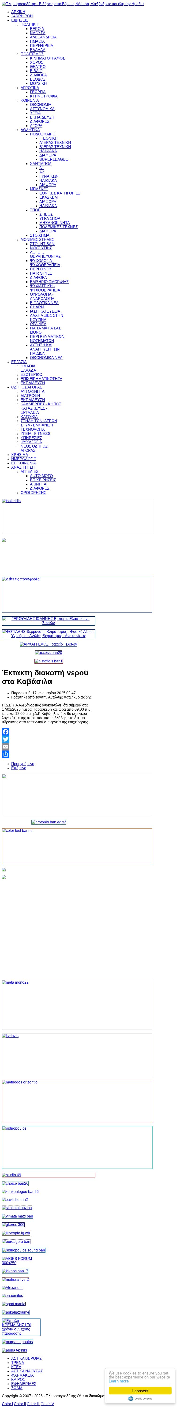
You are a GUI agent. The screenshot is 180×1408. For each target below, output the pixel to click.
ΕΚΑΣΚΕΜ (48, 197)
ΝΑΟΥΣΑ (37, 33)
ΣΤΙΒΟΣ (46, 214)
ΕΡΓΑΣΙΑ (19, 362)
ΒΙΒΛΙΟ (36, 71)
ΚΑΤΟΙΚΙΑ (29, 417)
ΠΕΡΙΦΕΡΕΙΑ (41, 46)
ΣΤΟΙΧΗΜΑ (39, 235)
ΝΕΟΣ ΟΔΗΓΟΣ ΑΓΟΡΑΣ (34, 448)
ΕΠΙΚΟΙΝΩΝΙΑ (23, 463)
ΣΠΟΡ (35, 210)
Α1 (41, 168)
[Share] (48, 754)
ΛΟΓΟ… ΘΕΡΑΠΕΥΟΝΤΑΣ (45, 254)
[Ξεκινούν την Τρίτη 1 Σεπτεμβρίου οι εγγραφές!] (20, 1192)
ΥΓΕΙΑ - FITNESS (35, 434)
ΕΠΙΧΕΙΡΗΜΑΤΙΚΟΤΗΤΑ (41, 379)
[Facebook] (48, 732)
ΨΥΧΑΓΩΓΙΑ (31, 442)
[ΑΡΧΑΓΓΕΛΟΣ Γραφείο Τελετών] (48, 644)
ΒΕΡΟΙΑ (37, 29)
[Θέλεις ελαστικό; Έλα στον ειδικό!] (48, 516)
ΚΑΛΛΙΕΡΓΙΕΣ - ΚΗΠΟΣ (41, 404)
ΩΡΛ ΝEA (38, 324)
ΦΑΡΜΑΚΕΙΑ (22, 1375)
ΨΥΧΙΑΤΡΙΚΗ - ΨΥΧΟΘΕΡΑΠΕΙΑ (45, 288)
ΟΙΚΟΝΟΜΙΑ (40, 105)
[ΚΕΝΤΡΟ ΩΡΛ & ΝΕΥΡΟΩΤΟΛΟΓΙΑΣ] (15, 1200)
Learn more (119, 1381)
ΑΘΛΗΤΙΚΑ (30, 130)
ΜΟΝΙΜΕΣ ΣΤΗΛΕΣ (37, 240)
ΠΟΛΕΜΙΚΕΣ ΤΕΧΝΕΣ (58, 227)
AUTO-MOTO (41, 476)
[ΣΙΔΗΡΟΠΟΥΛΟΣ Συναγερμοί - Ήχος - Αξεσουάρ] (23, 1250)
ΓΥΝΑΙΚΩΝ (49, 176)
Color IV (47, 1404)
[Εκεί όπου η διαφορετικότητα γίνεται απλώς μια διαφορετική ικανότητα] (16, 1312)
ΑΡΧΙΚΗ (18, 12)
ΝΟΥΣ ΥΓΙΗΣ (41, 248)
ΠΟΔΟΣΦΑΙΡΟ (42, 134)
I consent (140, 1390)
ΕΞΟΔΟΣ (37, 79)
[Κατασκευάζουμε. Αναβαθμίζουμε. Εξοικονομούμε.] (48, 661)
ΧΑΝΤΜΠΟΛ (41, 164)
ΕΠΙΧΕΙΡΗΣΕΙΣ (43, 480)
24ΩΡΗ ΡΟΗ (22, 16)
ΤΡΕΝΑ (17, 1363)
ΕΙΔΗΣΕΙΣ (19, 20)
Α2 (41, 172)
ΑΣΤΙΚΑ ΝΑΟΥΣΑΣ (27, 1371)
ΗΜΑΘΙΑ (37, 41)
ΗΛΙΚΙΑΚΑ (48, 151)
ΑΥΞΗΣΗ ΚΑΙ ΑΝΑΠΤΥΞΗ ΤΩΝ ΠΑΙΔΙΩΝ (45, 349)
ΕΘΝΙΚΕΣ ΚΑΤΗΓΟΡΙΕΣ (59, 193)
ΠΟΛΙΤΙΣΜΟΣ (32, 54)
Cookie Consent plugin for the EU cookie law (140, 1398)
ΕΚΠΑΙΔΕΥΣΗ (42, 117)
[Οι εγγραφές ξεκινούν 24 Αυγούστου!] (15, 1183)
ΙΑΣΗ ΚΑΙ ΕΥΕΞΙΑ (45, 311)
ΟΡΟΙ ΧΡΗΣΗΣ (33, 493)
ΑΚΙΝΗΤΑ (38, 484)
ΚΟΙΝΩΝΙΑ (30, 100)
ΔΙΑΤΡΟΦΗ (30, 396)
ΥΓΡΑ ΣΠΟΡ (49, 218)
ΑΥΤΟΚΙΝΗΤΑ (33, 391)
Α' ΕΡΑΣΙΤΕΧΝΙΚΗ (55, 143)
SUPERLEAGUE (53, 159)
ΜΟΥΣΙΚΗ (38, 84)
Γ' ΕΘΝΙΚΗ (48, 138)
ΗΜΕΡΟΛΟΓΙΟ (23, 459)
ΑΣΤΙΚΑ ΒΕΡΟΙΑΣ (26, 1358)
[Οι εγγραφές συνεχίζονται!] (48, 1101)
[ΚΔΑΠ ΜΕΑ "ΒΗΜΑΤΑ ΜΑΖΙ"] (17, 1216)
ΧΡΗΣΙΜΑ (19, 455)
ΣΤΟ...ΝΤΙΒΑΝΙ (42, 244)
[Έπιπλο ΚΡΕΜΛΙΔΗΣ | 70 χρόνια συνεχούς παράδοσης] (21, 1333)
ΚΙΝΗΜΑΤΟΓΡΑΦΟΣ (47, 58)
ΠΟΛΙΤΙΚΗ (29, 24)
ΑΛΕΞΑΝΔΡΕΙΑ (43, 37)
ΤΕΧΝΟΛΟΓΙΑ (33, 429)
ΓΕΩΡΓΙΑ (38, 92)
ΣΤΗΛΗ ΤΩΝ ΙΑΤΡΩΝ (39, 421)
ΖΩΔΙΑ (16, 1388)
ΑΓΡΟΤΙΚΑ (30, 88)
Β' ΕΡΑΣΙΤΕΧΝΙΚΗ (55, 147)
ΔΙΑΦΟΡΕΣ (39, 121)
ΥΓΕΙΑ (35, 113)
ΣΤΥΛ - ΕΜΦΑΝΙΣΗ (37, 425)
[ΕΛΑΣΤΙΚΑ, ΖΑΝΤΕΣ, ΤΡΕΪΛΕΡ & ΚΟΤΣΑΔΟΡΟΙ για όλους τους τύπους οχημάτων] (48, 623)
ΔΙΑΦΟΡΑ (38, 75)
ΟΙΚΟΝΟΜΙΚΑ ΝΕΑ (46, 358)
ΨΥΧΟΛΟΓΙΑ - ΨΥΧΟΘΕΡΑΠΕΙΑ (45, 263)
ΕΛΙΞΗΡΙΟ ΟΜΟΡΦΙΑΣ (49, 282)
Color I (7, 1404)
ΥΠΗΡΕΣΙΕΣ (31, 438)
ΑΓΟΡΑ (36, 126)
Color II (20, 1404)
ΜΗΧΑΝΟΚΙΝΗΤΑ (54, 223)
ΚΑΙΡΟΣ (18, 1380)
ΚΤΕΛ (16, 1367)
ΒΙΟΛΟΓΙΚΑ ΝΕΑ (44, 303)
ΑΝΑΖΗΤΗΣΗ (23, 467)
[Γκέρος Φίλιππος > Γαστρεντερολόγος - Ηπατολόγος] (13, 1225)
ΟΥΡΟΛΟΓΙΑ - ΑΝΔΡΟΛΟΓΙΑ (42, 296)
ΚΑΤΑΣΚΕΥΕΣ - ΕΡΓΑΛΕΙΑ (34, 410)
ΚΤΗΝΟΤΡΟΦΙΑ (44, 96)
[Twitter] (48, 739)
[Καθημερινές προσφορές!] (48, 594)
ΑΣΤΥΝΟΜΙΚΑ (42, 109)
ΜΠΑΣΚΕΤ (39, 189)
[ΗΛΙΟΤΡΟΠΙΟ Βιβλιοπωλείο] (16, 1233)
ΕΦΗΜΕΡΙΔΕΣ (23, 1384)
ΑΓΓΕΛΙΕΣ (29, 472)
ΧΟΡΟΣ (36, 62)
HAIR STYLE (41, 273)
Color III (33, 1404)
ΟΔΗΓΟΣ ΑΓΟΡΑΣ (26, 387)
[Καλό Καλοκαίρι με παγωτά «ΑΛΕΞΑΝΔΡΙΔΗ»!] (48, 925)
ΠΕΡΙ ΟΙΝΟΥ (41, 269)
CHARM (37, 307)
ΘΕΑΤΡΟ (37, 67)
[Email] (48, 747)
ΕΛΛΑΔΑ (37, 50)
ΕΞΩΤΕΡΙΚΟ (31, 375)
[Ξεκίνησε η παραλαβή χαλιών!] (15, 1271)
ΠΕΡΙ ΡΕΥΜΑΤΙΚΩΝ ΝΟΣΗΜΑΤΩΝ (47, 339)
